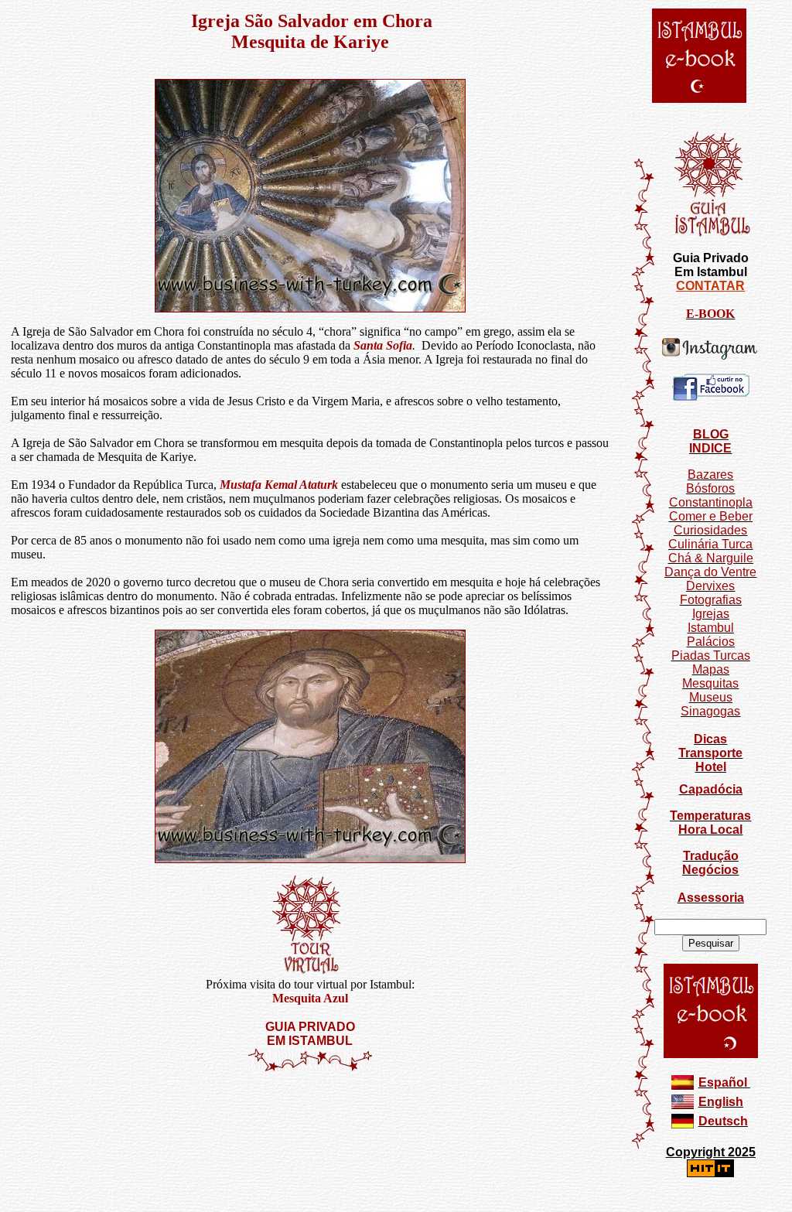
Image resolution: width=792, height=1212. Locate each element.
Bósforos (710, 488)
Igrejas (710, 613)
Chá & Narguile (710, 558)
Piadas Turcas (710, 655)
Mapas (710, 669)
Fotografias (711, 599)
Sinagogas (710, 711)
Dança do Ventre (710, 572)
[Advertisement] (310, 1118)
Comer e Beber (711, 516)
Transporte (710, 753)
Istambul (711, 627)
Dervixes (710, 585)
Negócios (710, 869)
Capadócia (710, 789)
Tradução (711, 855)
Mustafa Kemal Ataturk (279, 484)
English (720, 1101)
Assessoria (711, 897)
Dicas (710, 739)
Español (722, 1082)
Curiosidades (710, 530)
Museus (710, 697)
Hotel (710, 766)
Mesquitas (710, 683)
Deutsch (723, 1121)
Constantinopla (711, 502)
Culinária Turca (710, 544)
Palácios (711, 641)
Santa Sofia (382, 345)
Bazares (710, 474)
